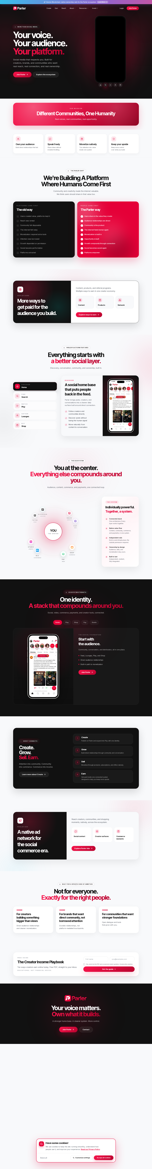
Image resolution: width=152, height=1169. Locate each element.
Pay (85, 622)
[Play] (110, 85)
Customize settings (82, 1158)
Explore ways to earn (87, 315)
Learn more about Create (32, 774)
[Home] (100, 85)
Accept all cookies (104, 1158)
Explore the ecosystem (45, 75)
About (72, 8)
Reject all (43, 1158)
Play (67, 622)
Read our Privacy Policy (90, 1149)
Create (49, 8)
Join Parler (133, 8)
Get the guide (107, 969)
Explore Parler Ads (82, 848)
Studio (94, 622)
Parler (57, 622)
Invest (94, 8)
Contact (86, 1030)
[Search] (105, 85)
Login (122, 8)
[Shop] (120, 85)
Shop (76, 622)
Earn (56, 8)
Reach (64, 8)
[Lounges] (115, 85)
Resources (83, 8)
